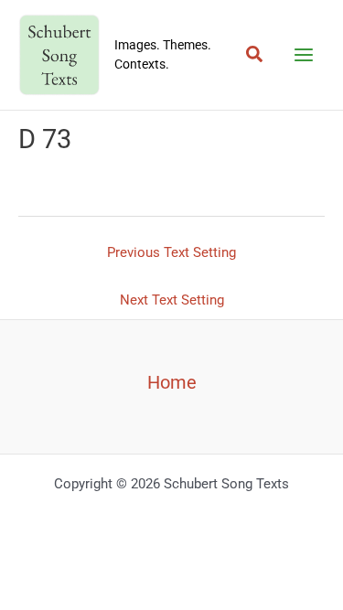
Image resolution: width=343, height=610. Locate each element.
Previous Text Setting (171, 252)
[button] (255, 55)
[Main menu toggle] (304, 55)
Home (172, 382)
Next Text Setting (172, 300)
